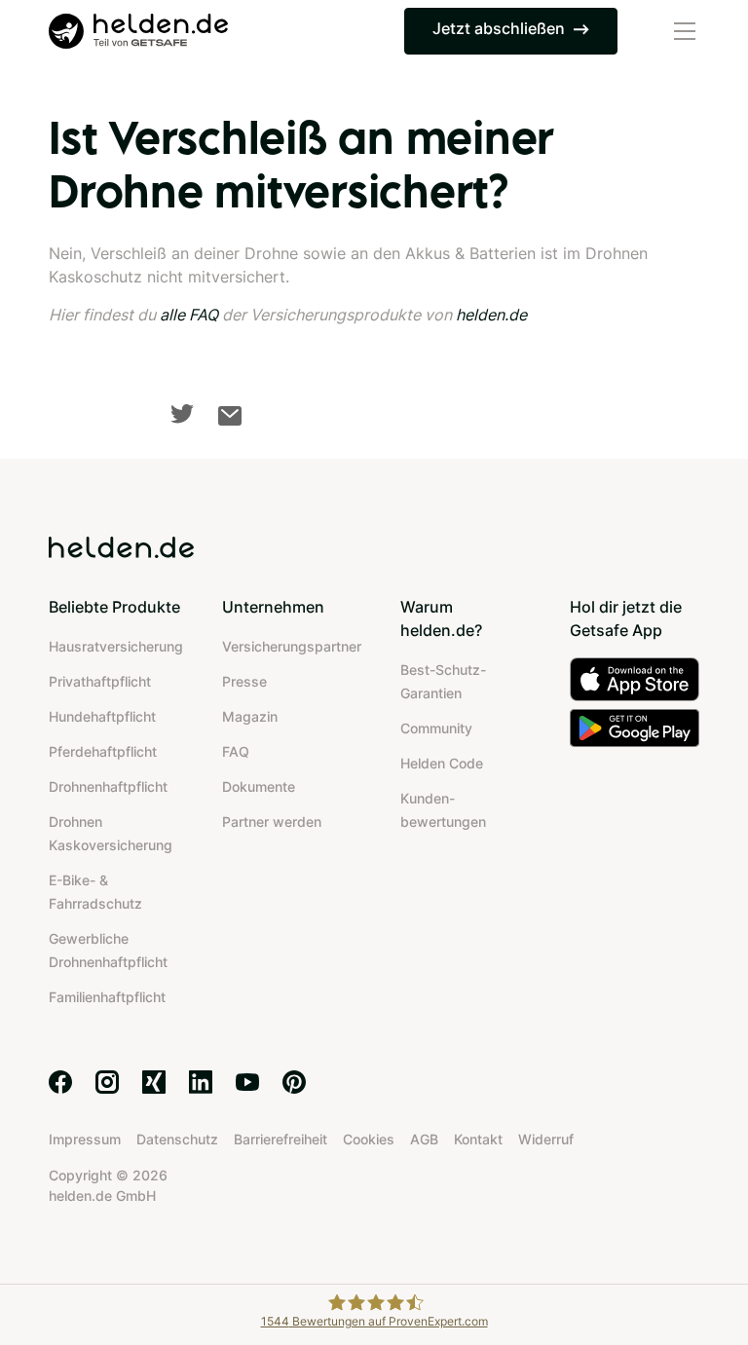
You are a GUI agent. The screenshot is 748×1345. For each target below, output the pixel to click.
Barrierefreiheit (280, 1139)
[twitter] (182, 413)
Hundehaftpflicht (102, 716)
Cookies (368, 1139)
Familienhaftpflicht (107, 997)
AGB (424, 1139)
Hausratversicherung (116, 646)
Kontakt (478, 1139)
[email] (230, 416)
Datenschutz (177, 1139)
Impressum (85, 1139)
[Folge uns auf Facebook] (60, 1082)
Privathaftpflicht (100, 681)
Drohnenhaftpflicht (108, 786)
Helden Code (441, 763)
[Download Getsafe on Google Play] (635, 728)
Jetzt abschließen (498, 28)
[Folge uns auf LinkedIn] (200, 1082)
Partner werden (271, 821)
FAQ (235, 751)
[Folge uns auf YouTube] (247, 1082)
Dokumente (258, 786)
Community (436, 728)
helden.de (491, 314)
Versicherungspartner (291, 646)
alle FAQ (189, 314)
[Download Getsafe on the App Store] (635, 679)
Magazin (250, 716)
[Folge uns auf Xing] (154, 1082)
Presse (244, 681)
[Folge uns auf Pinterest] (294, 1082)
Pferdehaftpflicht (103, 751)
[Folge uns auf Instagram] (107, 1082)
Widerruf (546, 1139)
